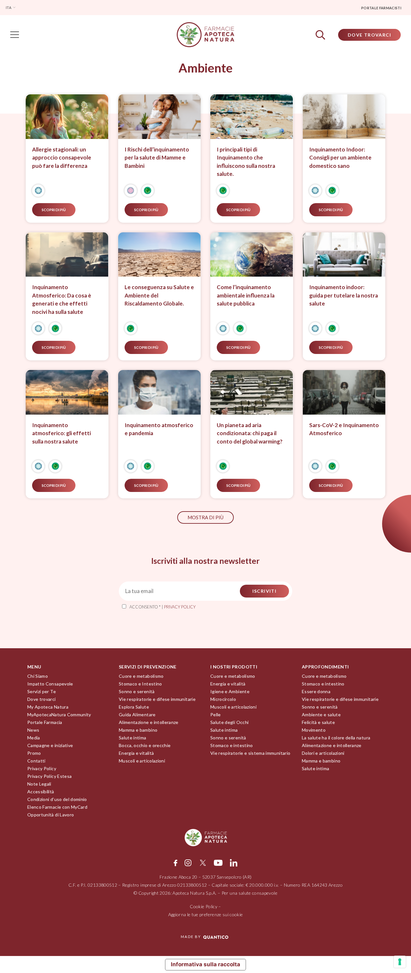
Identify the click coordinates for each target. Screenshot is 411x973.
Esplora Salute (134, 707)
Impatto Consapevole (50, 683)
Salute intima (132, 737)
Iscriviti (264, 591)
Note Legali (39, 784)
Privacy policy (180, 606)
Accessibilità (40, 791)
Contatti (36, 760)
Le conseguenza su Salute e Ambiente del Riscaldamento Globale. (159, 295)
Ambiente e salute (321, 714)
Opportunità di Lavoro (50, 814)
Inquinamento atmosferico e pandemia (159, 429)
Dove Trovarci (369, 35)
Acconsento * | (162, 606)
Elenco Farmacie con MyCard (57, 807)
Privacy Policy (41, 768)
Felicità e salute (318, 722)
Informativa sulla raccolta (205, 964)
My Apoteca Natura (47, 707)
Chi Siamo (37, 676)
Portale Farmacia (44, 722)
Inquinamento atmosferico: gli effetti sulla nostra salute (61, 433)
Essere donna (316, 691)
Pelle (215, 714)
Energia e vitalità (136, 753)
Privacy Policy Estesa (49, 776)
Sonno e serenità (137, 691)
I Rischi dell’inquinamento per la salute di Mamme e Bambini (157, 157)
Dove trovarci (41, 699)
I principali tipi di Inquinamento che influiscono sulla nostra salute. (246, 161)
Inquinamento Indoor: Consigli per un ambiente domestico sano (340, 157)
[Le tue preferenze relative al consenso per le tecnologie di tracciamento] (400, 962)
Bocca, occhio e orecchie (145, 745)
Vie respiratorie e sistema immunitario (250, 753)
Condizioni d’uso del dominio (57, 799)
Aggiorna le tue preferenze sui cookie (205, 914)
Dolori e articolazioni (323, 753)
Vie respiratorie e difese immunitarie (157, 699)
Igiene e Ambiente (229, 691)
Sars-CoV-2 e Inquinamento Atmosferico (344, 429)
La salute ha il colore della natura (336, 737)
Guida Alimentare (137, 714)
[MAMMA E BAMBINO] (131, 191)
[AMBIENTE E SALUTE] (148, 191)
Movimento (314, 730)
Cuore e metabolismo (141, 676)
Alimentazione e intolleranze (149, 722)
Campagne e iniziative (50, 745)
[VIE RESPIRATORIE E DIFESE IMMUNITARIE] (38, 191)
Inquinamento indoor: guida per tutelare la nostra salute (343, 295)
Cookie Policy (203, 906)
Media (33, 737)
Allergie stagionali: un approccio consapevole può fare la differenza (61, 157)
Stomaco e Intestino (140, 683)
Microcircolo (223, 699)
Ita (9, 7)
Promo (34, 753)
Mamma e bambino (138, 730)
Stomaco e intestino (231, 745)
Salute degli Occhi (229, 722)
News (33, 730)
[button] (205, 517)
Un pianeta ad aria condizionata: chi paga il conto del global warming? (250, 433)
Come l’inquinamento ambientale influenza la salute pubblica (246, 295)
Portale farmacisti (381, 8)
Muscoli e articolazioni (142, 760)
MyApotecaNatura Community (59, 714)
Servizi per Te (41, 691)
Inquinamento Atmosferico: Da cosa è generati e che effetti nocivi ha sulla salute (61, 299)
